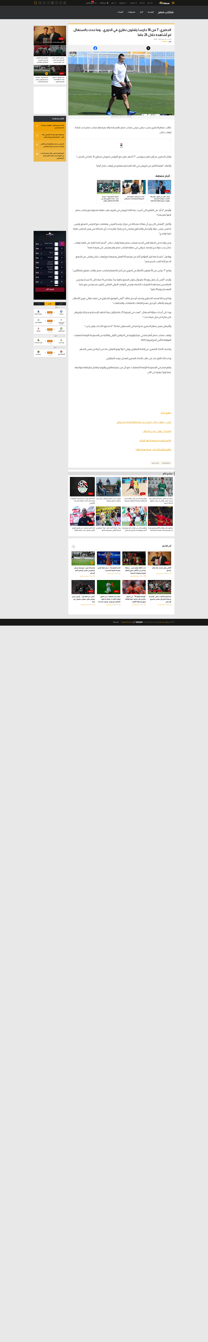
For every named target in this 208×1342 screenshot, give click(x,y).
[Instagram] (52, 3)
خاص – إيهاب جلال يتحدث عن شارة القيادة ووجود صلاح (144, 422)
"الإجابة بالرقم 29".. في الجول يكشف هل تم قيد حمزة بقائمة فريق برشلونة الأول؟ (135, 599)
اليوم (50, 304)
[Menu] (172, 3)
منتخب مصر (155, 463)
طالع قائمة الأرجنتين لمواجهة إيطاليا (153, 449)
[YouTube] (56, 3)
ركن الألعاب (102, 3)
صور (112, 3)
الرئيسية (151, 12)
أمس (60, 304)
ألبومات (120, 12)
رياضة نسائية (110, 573)
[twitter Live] (48, 3)
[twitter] (44, 3)
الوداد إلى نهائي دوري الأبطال (157, 431)
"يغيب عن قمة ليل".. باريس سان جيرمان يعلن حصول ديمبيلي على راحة (83, 599)
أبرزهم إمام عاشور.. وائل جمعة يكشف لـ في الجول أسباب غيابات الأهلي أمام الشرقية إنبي (50, 155)
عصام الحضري (166, 463)
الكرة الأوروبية (84, 604)
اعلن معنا (116, 622)
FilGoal (164, 41)
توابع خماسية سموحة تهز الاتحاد (155, 440)
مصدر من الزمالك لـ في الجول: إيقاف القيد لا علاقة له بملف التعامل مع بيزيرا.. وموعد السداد (109, 599)
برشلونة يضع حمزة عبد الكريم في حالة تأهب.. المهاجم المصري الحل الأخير (50, 136)
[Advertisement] (153, 394)
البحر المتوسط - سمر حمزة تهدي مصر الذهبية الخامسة (109, 569)
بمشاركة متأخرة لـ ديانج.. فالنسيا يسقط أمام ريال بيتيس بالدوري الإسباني (160, 599)
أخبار (141, 3)
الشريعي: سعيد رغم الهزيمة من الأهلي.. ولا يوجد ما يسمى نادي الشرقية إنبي (50, 145)
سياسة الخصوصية (127, 622)
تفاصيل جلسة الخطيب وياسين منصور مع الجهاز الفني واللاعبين (42, 60)
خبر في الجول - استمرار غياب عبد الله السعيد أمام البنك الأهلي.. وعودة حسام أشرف (58, 80)
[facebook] (40, 3)
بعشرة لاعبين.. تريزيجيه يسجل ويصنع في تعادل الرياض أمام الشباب (84, 570)
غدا (39, 304)
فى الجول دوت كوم (164, 622)
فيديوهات (122, 3)
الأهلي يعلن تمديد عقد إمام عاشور (161, 569)
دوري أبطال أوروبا (135, 576)
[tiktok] (61, 3)
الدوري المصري (90, 3)
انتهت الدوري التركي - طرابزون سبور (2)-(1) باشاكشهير (50, 126)
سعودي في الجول (84, 576)
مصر (148, 3)
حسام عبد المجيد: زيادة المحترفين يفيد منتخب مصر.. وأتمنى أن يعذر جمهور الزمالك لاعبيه (58, 60)
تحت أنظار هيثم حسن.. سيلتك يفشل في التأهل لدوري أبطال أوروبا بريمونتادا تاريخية (135, 570)
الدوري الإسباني (161, 604)
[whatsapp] (65, 3)
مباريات (132, 3)
